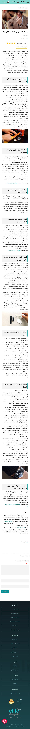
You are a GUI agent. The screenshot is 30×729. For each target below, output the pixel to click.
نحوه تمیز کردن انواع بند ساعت (13, 183)
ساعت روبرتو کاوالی (15, 652)
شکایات (15, 683)
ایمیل (28, 584)
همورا (8, 724)
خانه (27, 8)
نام (28, 578)
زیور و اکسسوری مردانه (15, 630)
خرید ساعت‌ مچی (21, 528)
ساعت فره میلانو (15, 648)
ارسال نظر (5, 591)
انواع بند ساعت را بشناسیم (14, 250)
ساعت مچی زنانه (15, 609)
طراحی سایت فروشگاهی (18, 724)
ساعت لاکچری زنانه (15, 617)
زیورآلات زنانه (15, 626)
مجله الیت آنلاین (21, 8)
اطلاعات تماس (15, 679)
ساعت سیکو (15, 639)
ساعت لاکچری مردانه (15, 621)
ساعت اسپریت (8, 521)
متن (28, 564)
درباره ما (15, 666)
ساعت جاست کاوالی (15, 644)
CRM (11, 724)
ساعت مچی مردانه (15, 613)
